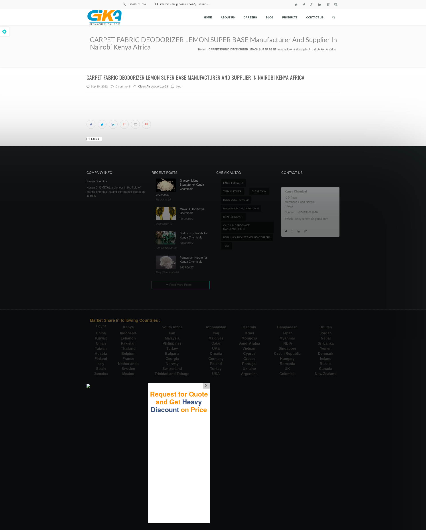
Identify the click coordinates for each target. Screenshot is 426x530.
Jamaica (101, 374)
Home (208, 17)
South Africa (172, 327)
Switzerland (172, 369)
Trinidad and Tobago (172, 374)
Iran (172, 333)
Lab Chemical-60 (166, 248)
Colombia (287, 374)
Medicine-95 (163, 199)
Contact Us (314, 17)
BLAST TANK (259, 191)
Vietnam (249, 348)
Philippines (172, 343)
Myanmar (287, 338)
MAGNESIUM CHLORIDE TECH (241, 208)
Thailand (128, 348)
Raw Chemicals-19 (167, 272)
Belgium (128, 353)
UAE (216, 348)
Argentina (249, 374)
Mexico (128, 374)
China (101, 333)
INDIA (287, 343)
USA (216, 374)
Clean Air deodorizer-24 (153, 86)
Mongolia (249, 338)
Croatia (216, 353)
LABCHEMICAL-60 (233, 183)
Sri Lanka (326, 343)
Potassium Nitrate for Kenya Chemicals (193, 260)
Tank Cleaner (232, 191)
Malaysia (172, 338)
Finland (101, 359)
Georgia (172, 359)
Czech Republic (287, 353)
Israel (249, 333)
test (226, 245)
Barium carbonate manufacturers (246, 237)
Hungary (287, 359)
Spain (101, 369)
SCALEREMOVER (233, 216)
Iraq (216, 333)
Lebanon (128, 338)
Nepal (326, 338)
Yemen (325, 348)
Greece (249, 359)
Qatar (216, 343)
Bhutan (326, 327)
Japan (287, 333)
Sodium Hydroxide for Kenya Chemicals (193, 235)
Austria (101, 353)
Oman (101, 343)
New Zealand (326, 374)
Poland (216, 364)
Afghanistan (216, 327)
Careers (250, 17)
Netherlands (128, 364)
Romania (287, 364)
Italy (100, 364)
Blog (269, 17)
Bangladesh (287, 327)
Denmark (325, 353)
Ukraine (249, 369)
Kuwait (101, 338)
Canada (325, 369)
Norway (172, 364)
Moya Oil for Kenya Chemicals (192, 211)
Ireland (325, 359)
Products (289, 17)
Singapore (287, 348)
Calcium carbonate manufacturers (236, 226)
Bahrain (249, 327)
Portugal (249, 364)
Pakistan (128, 343)
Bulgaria (172, 353)
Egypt (101, 326)
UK (287, 369)
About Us (228, 17)
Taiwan (101, 348)
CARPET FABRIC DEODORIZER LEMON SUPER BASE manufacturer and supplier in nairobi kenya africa (272, 49)
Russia (325, 364)
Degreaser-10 (164, 223)
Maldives (216, 338)
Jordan (326, 333)
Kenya (128, 327)
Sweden (128, 369)
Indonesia (128, 333)
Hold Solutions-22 (235, 199)
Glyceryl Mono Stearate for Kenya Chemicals (192, 185)
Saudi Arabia (249, 343)
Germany (216, 359)
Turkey (172, 348)
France (128, 359)
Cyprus (249, 353)
